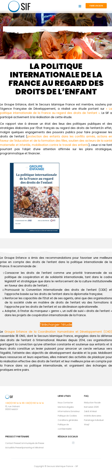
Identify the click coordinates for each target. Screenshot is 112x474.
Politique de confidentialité (65, 426)
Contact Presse (12, 443)
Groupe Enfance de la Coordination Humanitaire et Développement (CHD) (58, 332)
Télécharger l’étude (56, 324)
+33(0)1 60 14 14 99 (14, 403)
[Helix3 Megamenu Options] (80, 6)
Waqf (86, 424)
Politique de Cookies (67, 415)
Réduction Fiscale (92, 402)
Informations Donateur (69, 411)
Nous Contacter (65, 402)
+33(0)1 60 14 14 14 (34, 403)
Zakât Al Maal (90, 411)
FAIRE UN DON (96, 5)
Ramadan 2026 (91, 407)
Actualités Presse (13, 447)
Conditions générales (68, 420)
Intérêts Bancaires (92, 415)
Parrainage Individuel (94, 420)
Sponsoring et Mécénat (32, 447)
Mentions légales (66, 407)
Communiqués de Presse (32, 443)
